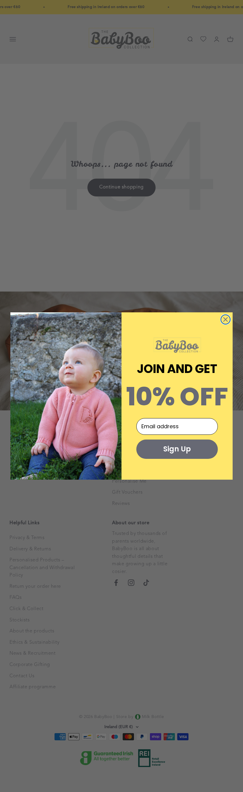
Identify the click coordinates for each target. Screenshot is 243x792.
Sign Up (177, 449)
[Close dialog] (225, 319)
